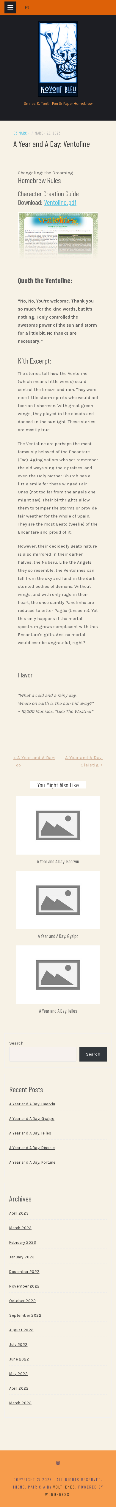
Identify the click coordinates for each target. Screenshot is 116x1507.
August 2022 (21, 1330)
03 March (21, 132)
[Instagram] (58, 1463)
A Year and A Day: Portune (32, 1162)
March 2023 (20, 1228)
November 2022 (24, 1286)
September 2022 (25, 1315)
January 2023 (22, 1257)
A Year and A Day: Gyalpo (58, 936)
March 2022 (20, 1403)
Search (16, 1043)
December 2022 (24, 1271)
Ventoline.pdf (60, 202)
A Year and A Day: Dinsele (32, 1148)
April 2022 (19, 1388)
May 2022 (18, 1374)
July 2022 (18, 1344)
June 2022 (19, 1359)
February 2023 (22, 1242)
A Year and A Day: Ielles (58, 1011)
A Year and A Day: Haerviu (58, 861)
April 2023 (19, 1213)
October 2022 (22, 1301)
